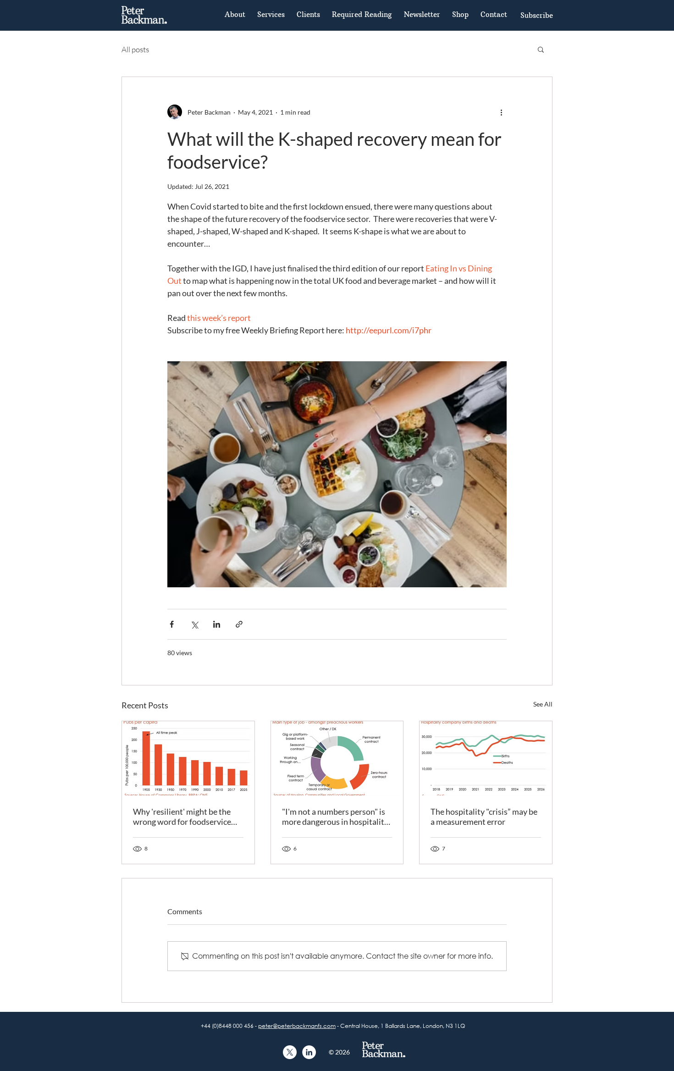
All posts (135, 49)
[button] (536, 15)
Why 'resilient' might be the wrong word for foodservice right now (182, 816)
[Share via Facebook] (171, 624)
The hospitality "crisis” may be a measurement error (484, 816)
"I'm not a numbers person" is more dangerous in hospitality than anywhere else (335, 816)
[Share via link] (239, 624)
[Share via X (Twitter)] (194, 624)
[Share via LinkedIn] (216, 624)
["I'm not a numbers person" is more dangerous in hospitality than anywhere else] (337, 758)
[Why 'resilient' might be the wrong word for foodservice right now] (188, 758)
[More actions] (501, 111)
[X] (290, 1052)
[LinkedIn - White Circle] (309, 1052)
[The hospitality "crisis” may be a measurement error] (486, 758)
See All (542, 704)
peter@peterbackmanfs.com (297, 1026)
